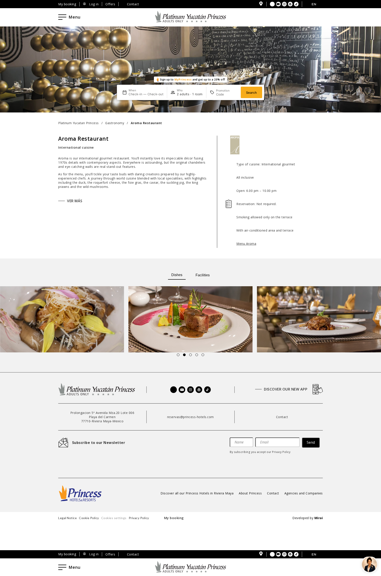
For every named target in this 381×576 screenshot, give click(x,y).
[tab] (177, 275)
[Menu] (62, 17)
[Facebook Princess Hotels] (272, 4)
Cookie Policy (89, 518)
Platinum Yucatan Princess (78, 123)
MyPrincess (183, 79)
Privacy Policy (281, 452)
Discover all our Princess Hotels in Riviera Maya (197, 493)
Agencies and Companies (303, 493)
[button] (6, 319)
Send (311, 442)
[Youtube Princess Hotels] (278, 4)
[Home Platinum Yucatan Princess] (96, 389)
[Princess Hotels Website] (80, 493)
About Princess (250, 493)
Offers (110, 4)
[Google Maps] (261, 4)
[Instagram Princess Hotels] (284, 4)
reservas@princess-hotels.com (190, 417)
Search (251, 92)
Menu (74, 17)
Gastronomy (114, 123)
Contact (273, 493)
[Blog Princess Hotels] (290, 4)
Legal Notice (67, 518)
